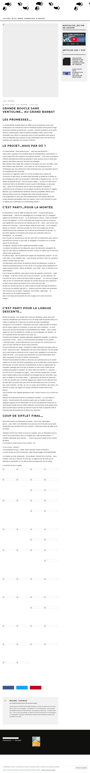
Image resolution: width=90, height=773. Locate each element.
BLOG (14, 18)
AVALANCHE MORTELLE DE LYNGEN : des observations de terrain (78, 61)
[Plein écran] (83, 44)
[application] (74, 39)
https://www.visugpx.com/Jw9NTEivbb (42, 452)
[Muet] (80, 44)
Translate (18, 740)
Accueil (7, 18)
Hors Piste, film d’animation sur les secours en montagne (77, 73)
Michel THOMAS (10, 104)
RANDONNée (23, 104)
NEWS (20, 18)
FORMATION (29, 18)
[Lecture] (65, 44)
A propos (40, 18)
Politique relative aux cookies (48, 770)
